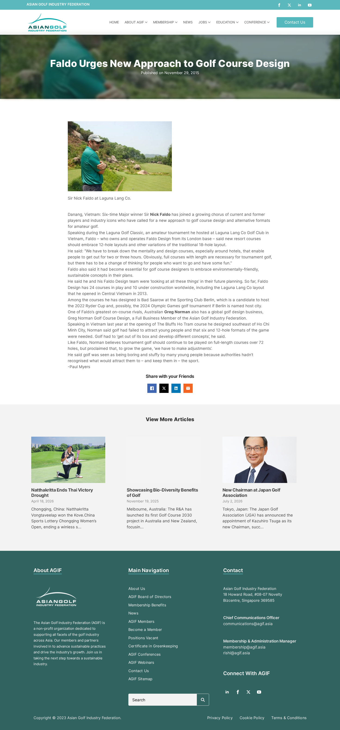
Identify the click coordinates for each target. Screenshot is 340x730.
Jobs (202, 22)
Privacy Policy (220, 717)
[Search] (203, 700)
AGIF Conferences (144, 654)
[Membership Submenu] (177, 22)
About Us (136, 588)
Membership (163, 22)
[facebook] (279, 5)
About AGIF (134, 22)
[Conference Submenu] (269, 22)
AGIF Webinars (141, 662)
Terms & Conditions (288, 717)
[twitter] (289, 5)
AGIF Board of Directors (149, 596)
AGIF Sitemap (140, 679)
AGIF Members (141, 621)
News (188, 22)
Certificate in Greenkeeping (153, 646)
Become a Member (145, 629)
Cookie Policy (252, 717)
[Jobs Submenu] (210, 22)
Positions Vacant (143, 638)
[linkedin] (299, 5)
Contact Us (138, 670)
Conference (255, 22)
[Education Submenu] (238, 22)
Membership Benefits (147, 605)
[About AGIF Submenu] (147, 22)
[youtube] (309, 5)
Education (225, 22)
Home (114, 22)
